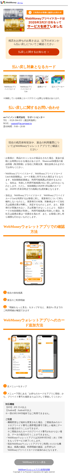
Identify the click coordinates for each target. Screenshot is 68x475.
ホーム (20, 3)
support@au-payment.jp (21, 123)
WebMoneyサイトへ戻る (34, 462)
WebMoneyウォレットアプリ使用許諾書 (34, 469)
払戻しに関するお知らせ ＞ (34, 51)
